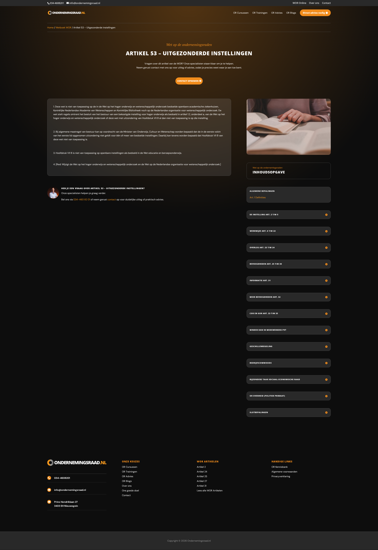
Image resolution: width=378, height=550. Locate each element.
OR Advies (127, 476)
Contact (326, 3)
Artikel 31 (201, 485)
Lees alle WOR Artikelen (210, 490)
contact (111, 199)
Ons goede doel (130, 490)
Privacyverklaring (281, 476)
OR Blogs (127, 481)
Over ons (314, 3)
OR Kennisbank (280, 466)
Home (50, 27)
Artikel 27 (202, 481)
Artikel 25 (202, 476)
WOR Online (299, 3)
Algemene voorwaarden (284, 471)
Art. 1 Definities (258, 197)
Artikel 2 (201, 466)
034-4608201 (57, 3)
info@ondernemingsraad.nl (70, 489)
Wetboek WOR (63, 27)
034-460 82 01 (81, 199)
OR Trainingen (129, 471)
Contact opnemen (188, 80)
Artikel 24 (202, 471)
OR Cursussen (129, 466)
